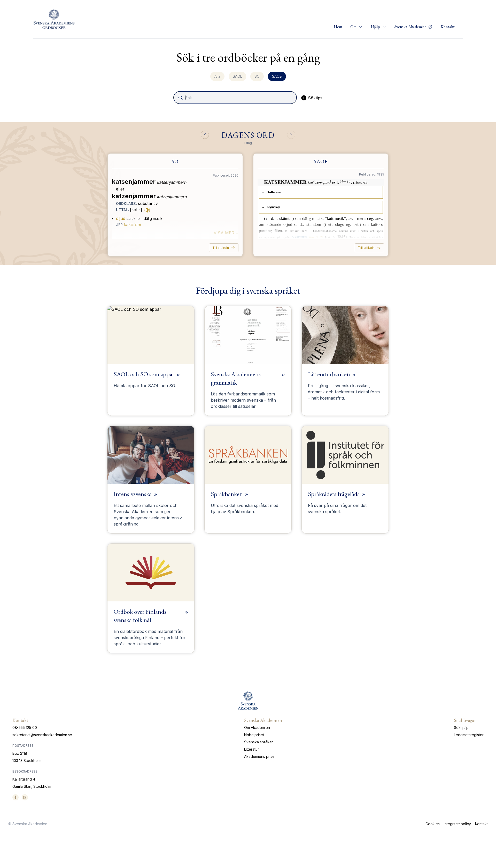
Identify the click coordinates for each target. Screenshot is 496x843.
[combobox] (235, 98)
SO (257, 76)
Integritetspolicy (457, 824)
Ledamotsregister (469, 735)
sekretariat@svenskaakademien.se (42, 735)
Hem (338, 26)
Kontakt (448, 26)
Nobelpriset (254, 735)
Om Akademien (257, 727)
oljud (120, 218)
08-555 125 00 (24, 727)
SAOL (237, 76)
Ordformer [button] (274, 192)
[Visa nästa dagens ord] (291, 135)
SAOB (277, 76)
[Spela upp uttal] (147, 209)
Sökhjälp (461, 727)
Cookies (432, 824)
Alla (217, 76)
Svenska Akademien (410, 26)
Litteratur (251, 749)
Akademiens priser (260, 756)
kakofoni (132, 224)
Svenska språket (258, 742)
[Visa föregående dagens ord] (205, 135)
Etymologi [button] (273, 207)
